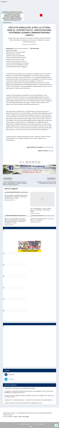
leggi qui (25, 66)
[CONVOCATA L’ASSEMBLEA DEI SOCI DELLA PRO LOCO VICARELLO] (42, 216)
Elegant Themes (26, 424)
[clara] (14, 299)
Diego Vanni (27, 44)
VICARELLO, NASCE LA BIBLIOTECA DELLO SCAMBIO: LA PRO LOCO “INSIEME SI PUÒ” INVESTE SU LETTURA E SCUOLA (29, 396)
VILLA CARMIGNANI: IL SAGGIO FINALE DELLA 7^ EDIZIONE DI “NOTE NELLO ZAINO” (40, 210)
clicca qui (51, 150)
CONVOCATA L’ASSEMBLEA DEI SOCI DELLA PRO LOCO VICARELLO (42, 219)
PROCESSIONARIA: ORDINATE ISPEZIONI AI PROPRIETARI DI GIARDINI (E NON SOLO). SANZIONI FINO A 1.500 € (16, 197)
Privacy (15, 416)
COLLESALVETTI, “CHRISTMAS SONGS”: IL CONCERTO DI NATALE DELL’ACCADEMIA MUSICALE (28, 400)
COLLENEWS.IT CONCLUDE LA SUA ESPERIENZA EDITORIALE (19, 388)
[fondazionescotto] (14, 265)
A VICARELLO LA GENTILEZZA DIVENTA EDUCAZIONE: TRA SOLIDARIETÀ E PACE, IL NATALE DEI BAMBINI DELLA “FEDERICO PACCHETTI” (28, 391)
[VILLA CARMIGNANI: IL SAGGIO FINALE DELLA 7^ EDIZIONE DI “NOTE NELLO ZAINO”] (42, 199)
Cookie (20, 416)
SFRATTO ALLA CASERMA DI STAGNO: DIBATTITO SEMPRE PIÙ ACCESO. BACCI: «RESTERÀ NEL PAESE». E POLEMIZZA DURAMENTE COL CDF (15, 221)
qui (52, 147)
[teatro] (14, 276)
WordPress (40, 424)
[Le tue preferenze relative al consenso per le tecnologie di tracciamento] (56, 425)
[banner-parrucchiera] (14, 230)
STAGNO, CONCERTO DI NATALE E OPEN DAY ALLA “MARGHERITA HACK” (23, 403)
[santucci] (14, 288)
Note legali (26, 416)
